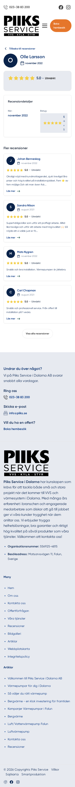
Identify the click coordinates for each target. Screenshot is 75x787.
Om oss (13, 595)
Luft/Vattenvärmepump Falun (28, 723)
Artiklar (12, 641)
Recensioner (16, 626)
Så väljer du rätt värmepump (27, 693)
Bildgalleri (14, 633)
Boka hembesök (59, 25)
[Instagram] (68, 7)
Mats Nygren (25, 252)
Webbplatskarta (19, 648)
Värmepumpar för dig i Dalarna (29, 685)
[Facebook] (61, 7)
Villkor (55, 769)
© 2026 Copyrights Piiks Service (26, 769)
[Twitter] (18, 782)
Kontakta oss (17, 603)
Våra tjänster (16, 618)
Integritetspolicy (19, 656)
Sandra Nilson (26, 205)
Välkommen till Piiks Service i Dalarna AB (35, 678)
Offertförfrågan (18, 610)
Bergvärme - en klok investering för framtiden (39, 701)
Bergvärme (15, 716)
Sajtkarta (12, 774)
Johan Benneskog (28, 158)
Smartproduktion (33, 774)
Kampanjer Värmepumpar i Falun (30, 708)
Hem (11, 588)
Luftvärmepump (18, 731)
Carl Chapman (26, 290)
